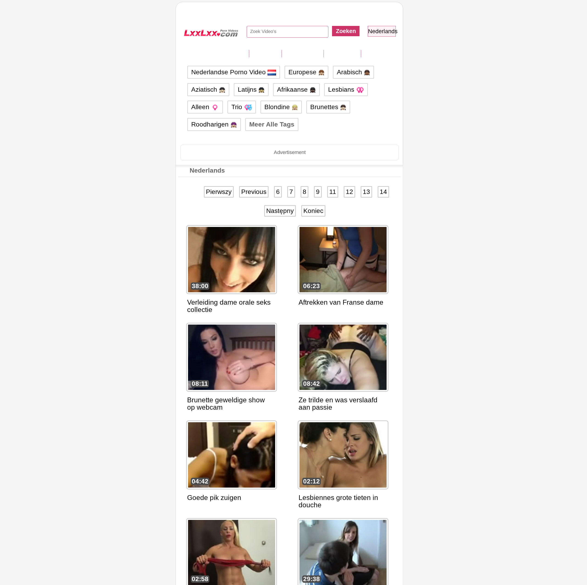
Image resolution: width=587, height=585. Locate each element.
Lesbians (342, 89)
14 (383, 191)
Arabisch (350, 72)
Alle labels (265, 53)
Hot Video (376, 53)
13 (366, 191)
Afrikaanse (293, 89)
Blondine (278, 106)
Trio (237, 106)
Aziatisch (205, 89)
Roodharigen (210, 124)
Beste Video (342, 53)
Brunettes (325, 106)
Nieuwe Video (302, 53)
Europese (303, 72)
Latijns (248, 89)
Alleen (201, 106)
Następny (280, 210)
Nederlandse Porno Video (229, 72)
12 (349, 191)
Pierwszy (219, 191)
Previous (253, 191)
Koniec (313, 210)
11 (332, 191)
